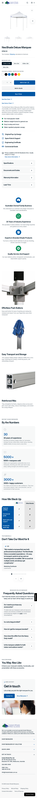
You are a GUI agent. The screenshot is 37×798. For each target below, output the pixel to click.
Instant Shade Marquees (12, 784)
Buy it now (18, 94)
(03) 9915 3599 (6, 764)
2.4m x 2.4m (7, 64)
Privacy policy (5, 788)
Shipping (12, 54)
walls (21, 613)
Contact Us (9, 696)
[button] (3, 3)
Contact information (7, 791)
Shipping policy (24, 788)
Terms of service (18, 791)
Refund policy (14, 788)
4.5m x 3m (26, 64)
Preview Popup (30, 794)
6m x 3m (6, 67)
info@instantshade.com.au (9, 772)
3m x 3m (17, 64)
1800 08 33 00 (6, 769)
